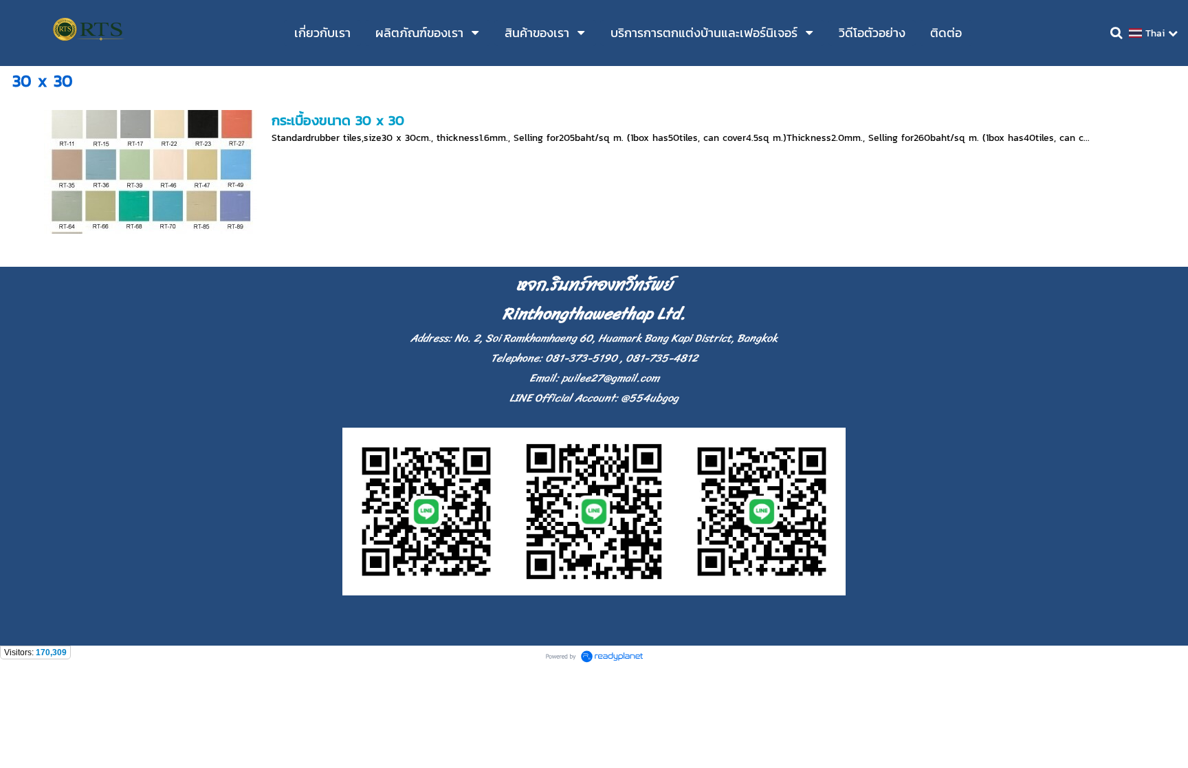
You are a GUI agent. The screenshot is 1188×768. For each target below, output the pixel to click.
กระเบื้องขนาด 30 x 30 (338, 120)
